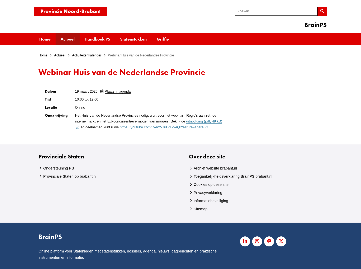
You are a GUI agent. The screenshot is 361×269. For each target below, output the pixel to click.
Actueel (68, 39)
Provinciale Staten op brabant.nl (70, 176)
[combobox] (276, 11)
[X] (281, 241)
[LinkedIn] (245, 241)
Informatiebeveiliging (211, 201)
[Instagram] (257, 241)
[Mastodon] (269, 241)
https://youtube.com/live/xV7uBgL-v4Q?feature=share (164, 127)
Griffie (163, 39)
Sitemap (200, 209)
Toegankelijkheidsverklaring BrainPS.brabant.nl (233, 176)
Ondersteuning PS (58, 168)
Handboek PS (97, 39)
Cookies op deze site (211, 184)
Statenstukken (133, 39)
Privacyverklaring (208, 193)
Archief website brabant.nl (215, 168)
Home (45, 39)
